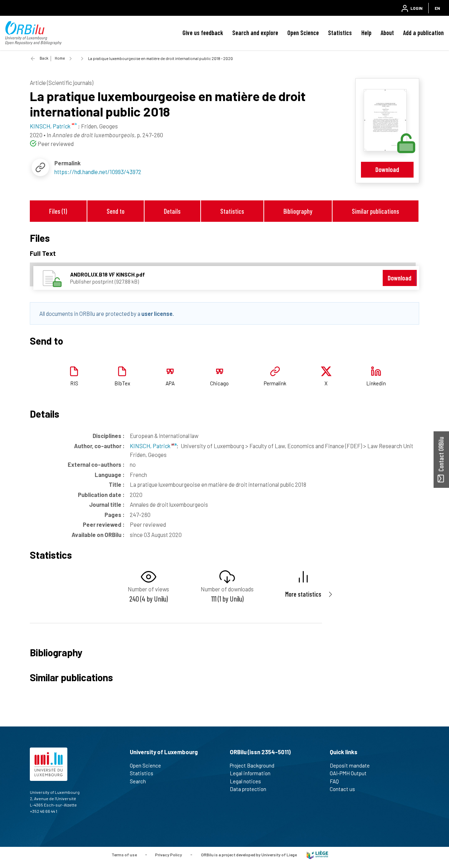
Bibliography (297, 211)
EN (437, 8)
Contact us (342, 789)
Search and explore (255, 32)
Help (366, 32)
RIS (74, 383)
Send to (116, 211)
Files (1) (58, 211)
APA (170, 383)
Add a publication (423, 32)
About (387, 32)
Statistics (340, 32)
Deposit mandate (350, 765)
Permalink (275, 383)
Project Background (252, 765)
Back (44, 58)
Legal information (250, 773)
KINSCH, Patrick (151, 445)
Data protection (248, 789)
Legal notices (245, 781)
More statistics (303, 594)
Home (60, 58)
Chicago (219, 383)
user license (157, 313)
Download (387, 169)
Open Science (303, 32)
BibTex (122, 383)
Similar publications (375, 211)
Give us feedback (202, 32)
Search (138, 781)
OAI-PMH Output (348, 773)
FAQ (334, 781)
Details (172, 211)
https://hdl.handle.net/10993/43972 (97, 171)
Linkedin (376, 383)
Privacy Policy (168, 854)
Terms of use (124, 854)
